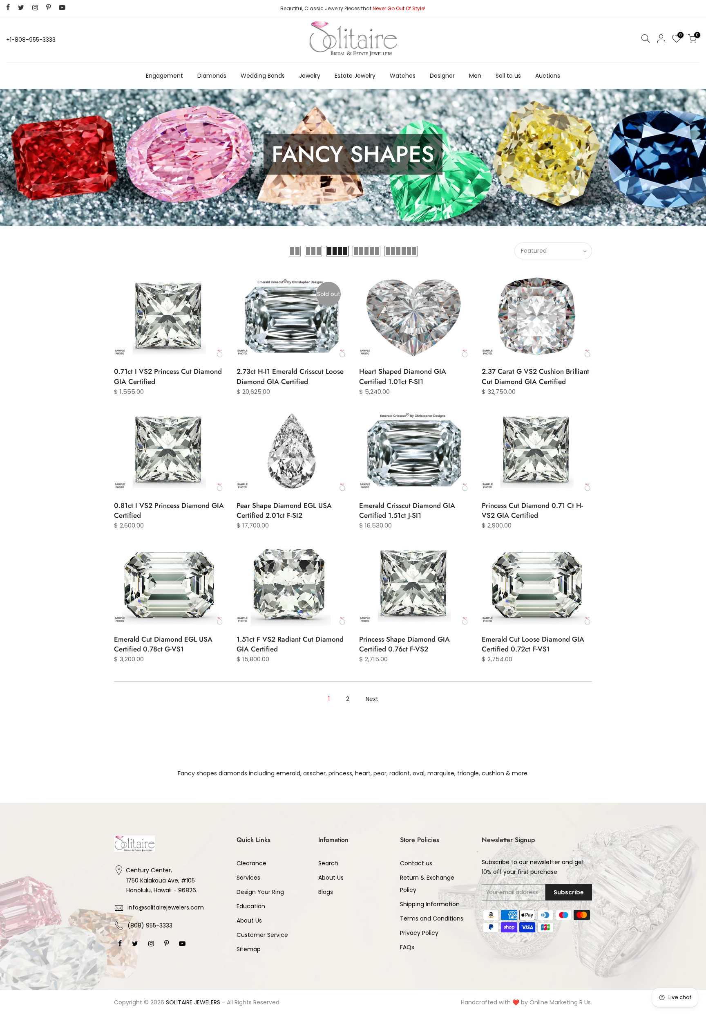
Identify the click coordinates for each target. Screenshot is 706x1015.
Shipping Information (430, 904)
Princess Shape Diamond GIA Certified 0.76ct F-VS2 (404, 644)
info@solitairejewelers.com (165, 907)
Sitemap (249, 949)
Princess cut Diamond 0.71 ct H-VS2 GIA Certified (532, 510)
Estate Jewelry (355, 76)
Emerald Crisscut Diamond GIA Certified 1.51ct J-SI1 (407, 510)
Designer (442, 76)
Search (328, 863)
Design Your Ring (260, 892)
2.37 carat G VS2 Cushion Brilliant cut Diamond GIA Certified (535, 376)
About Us (249, 920)
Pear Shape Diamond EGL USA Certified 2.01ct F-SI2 (284, 510)
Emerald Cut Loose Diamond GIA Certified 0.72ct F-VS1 (533, 644)
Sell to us (508, 76)
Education (251, 906)
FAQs (407, 947)
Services (248, 878)
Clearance (251, 863)
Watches (403, 76)
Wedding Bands (263, 76)
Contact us (416, 863)
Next (372, 699)
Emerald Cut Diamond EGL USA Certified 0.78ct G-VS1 (163, 644)
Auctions (547, 76)
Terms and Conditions (431, 918)
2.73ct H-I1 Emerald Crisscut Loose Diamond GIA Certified (290, 376)
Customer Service (262, 935)
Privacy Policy (419, 933)
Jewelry (309, 76)
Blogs (325, 892)
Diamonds (211, 76)
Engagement (164, 76)
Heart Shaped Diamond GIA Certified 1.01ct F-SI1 (402, 376)
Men (475, 76)
